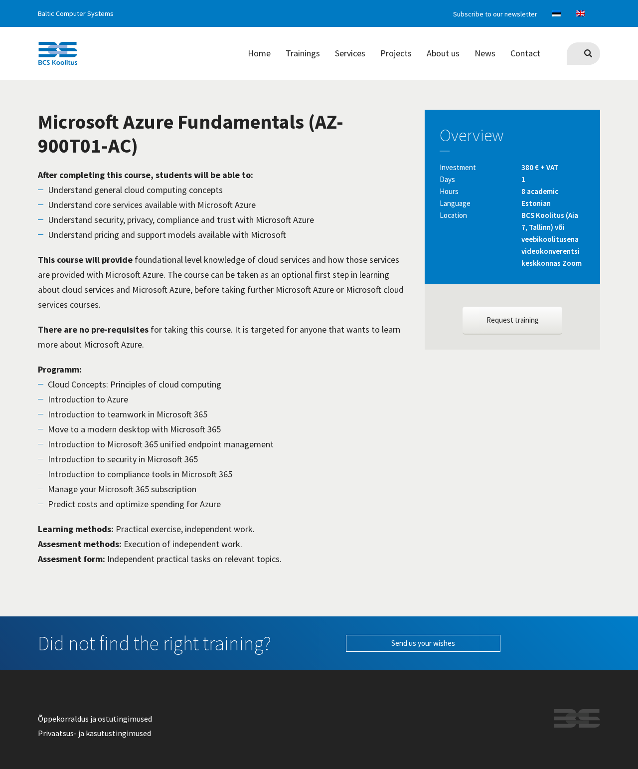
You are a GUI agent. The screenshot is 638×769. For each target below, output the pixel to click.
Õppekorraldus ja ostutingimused (95, 719)
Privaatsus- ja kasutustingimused (94, 733)
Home (259, 53)
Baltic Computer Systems (76, 13)
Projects (396, 53)
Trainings (303, 53)
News (485, 53)
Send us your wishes (423, 643)
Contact (525, 53)
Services (350, 53)
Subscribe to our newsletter (495, 13)
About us (443, 53)
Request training (512, 320)
